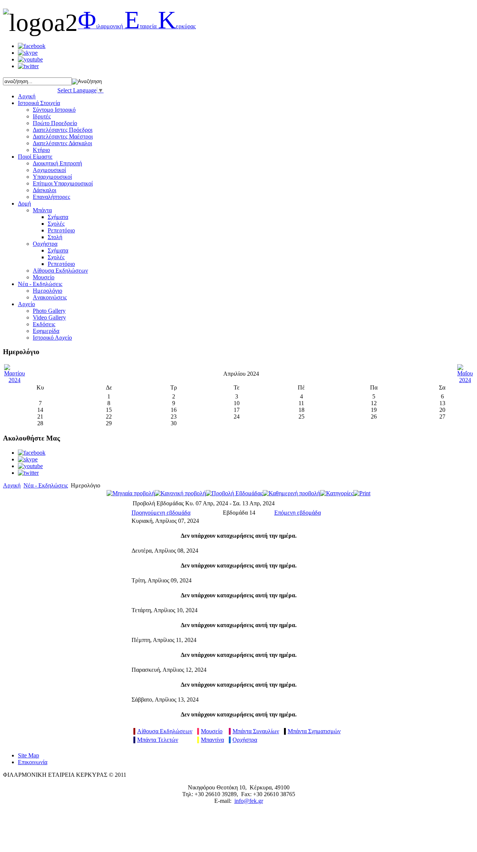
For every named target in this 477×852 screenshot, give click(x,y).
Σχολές (56, 223)
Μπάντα (42, 210)
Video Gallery (49, 317)
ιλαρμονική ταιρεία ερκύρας (137, 26)
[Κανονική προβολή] (180, 493)
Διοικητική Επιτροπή (57, 163)
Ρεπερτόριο (61, 230)
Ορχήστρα (45, 244)
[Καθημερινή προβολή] (291, 493)
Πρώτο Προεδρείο (55, 123)
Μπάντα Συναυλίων (256, 731)
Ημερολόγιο (47, 290)
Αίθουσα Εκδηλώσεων (164, 731)
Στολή (55, 237)
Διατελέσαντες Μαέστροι (63, 136)
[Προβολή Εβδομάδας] (234, 493)
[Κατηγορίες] (336, 493)
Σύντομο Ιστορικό (54, 109)
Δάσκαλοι (44, 190)
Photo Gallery (49, 311)
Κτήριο (41, 150)
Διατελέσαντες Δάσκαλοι (62, 143)
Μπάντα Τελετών (157, 740)
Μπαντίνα (212, 740)
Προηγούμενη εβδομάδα (161, 512)
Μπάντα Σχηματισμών (314, 731)
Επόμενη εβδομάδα (297, 512)
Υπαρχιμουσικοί (52, 177)
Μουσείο (43, 277)
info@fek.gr (248, 801)
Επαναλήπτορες (51, 197)
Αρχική (11, 485)
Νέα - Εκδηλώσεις (45, 485)
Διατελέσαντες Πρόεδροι (62, 130)
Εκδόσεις (44, 324)
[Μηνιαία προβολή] (131, 493)
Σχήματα (58, 217)
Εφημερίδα (46, 331)
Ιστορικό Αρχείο (52, 337)
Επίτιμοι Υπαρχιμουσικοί (63, 183)
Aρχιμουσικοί (49, 170)
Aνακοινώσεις (50, 297)
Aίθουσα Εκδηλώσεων (60, 270)
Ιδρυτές (42, 116)
